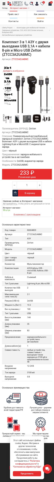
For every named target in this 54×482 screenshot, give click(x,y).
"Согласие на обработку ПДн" (27, 467)
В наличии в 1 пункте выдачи (27, 214)
